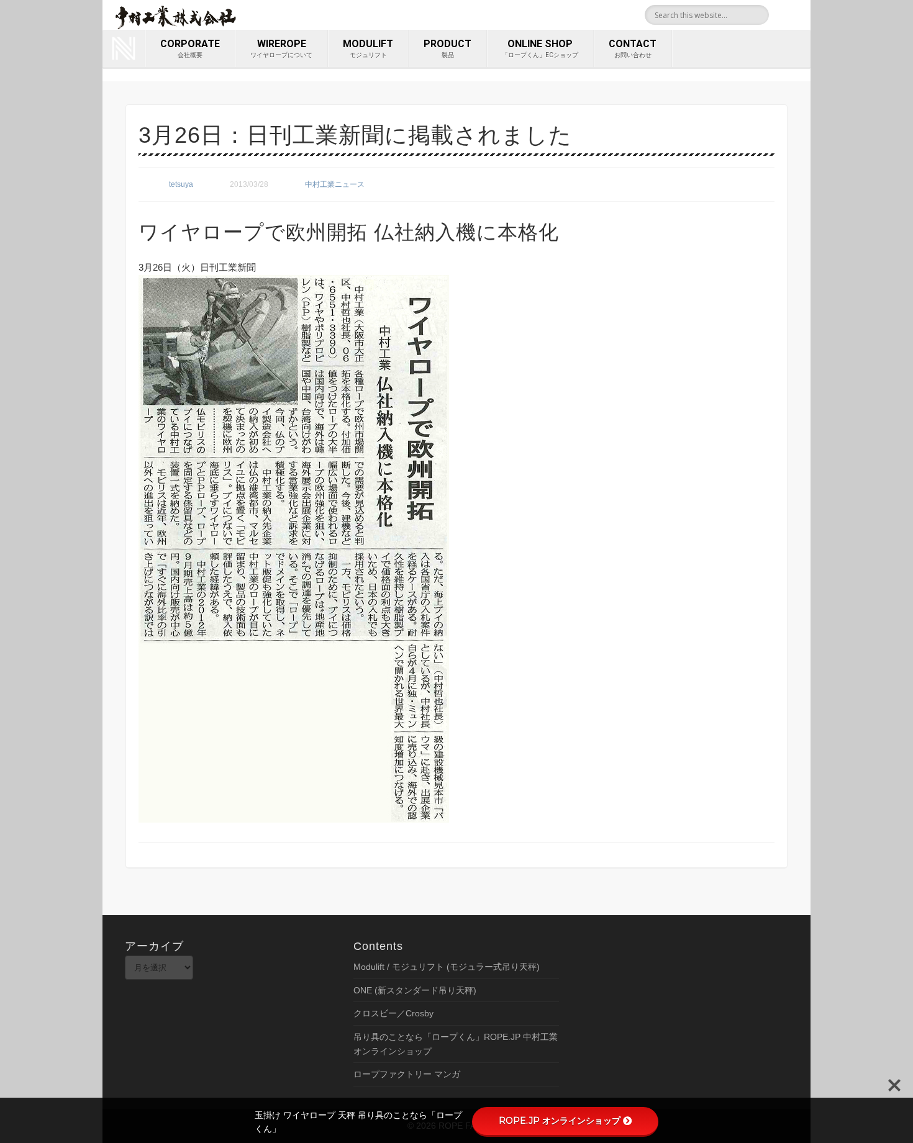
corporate (190, 48)
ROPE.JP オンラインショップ (559, 1120)
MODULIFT (368, 48)
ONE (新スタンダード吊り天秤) (414, 990)
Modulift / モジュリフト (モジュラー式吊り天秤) (446, 967)
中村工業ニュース (335, 184)
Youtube (797, 15)
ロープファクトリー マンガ (406, 1074)
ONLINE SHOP (540, 48)
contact (632, 48)
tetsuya (181, 184)
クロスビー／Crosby (393, 1013)
